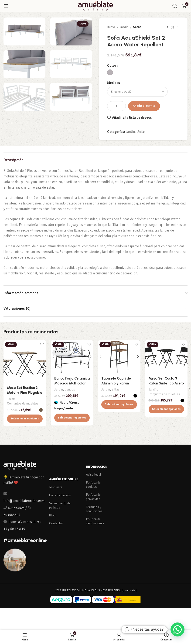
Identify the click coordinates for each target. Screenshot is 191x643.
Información (96, 467)
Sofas (137, 27)
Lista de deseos (60, 495)
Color (111, 65)
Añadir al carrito (144, 106)
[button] (177, 629)
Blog (52, 515)
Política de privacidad (93, 497)
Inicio (111, 27)
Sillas (115, 389)
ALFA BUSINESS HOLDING (104, 590)
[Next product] (177, 27)
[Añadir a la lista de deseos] (42, 344)
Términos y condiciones (94, 509)
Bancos (70, 389)
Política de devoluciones (95, 521)
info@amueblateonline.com (23, 501)
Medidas (113, 83)
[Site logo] (95, 5)
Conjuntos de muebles (22, 403)
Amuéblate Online (63, 479)
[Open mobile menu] (5, 5)
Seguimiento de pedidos (60, 505)
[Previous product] (167, 27)
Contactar (56, 523)
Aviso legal (93, 475)
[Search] (174, 5)
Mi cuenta (55, 487)
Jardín (124, 27)
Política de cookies (93, 485)
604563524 (16, 508)
